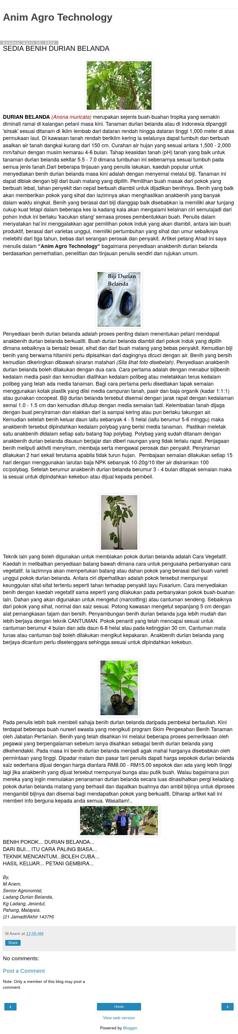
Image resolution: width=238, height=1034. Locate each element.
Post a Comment (24, 971)
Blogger (130, 1028)
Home (119, 1007)
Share (13, 943)
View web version (119, 1017)
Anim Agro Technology (57, 17)
